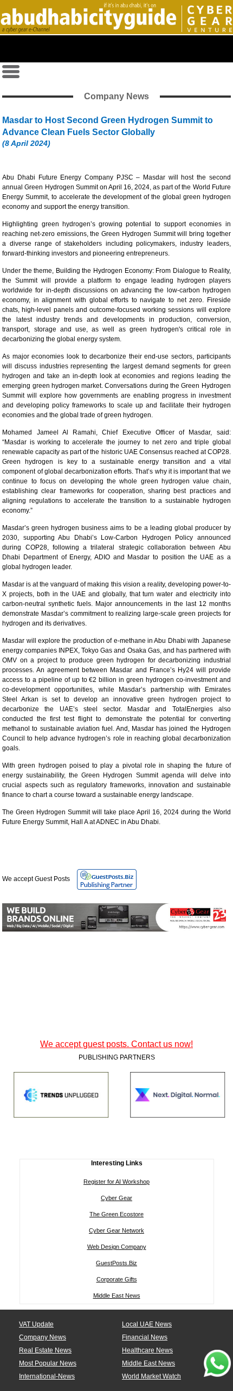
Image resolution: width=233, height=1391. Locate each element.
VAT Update (36, 1324)
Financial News (144, 1337)
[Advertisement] (116, 48)
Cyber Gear (116, 1198)
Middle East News (116, 1295)
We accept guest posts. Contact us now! (116, 1044)
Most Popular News (47, 1363)
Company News (42, 1337)
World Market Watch (151, 1376)
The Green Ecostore (116, 1214)
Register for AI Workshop (116, 1181)
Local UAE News (147, 1324)
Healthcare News (147, 1350)
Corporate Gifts (116, 1279)
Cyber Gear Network (116, 1230)
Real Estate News (45, 1350)
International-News (47, 1376)
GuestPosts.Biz (116, 1263)
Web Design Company (116, 1246)
